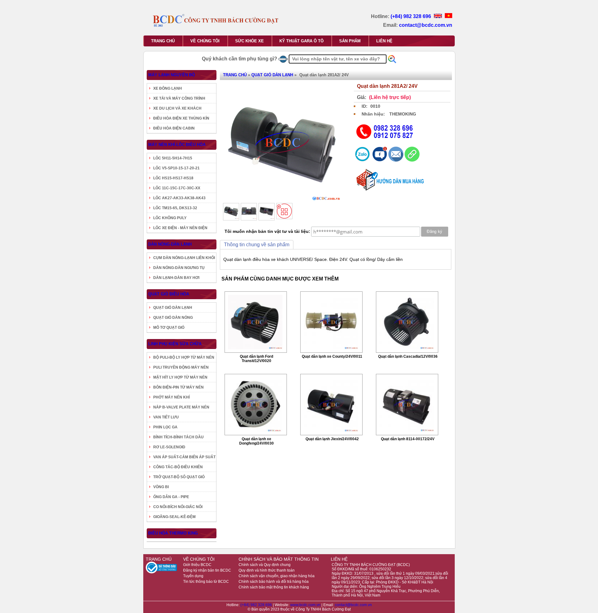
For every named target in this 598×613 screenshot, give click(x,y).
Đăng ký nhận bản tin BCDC (207, 570)
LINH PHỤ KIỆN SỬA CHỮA (175, 344)
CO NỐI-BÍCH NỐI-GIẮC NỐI (177, 507)
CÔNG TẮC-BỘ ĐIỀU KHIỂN (178, 467)
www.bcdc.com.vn (305, 605)
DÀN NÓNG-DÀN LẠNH (170, 244)
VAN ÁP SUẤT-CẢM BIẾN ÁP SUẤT (184, 457)
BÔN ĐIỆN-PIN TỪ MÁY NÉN (178, 387)
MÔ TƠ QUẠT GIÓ (168, 327)
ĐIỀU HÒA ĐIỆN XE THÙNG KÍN (181, 118)
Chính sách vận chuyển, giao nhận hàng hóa (277, 576)
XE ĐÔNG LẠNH (167, 88)
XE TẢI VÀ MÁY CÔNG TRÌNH (179, 98)
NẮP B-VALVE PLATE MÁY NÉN (181, 407)
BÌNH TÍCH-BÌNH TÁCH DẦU (178, 437)
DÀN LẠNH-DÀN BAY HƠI (176, 278)
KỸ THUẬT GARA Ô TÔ (301, 41)
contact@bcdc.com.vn (425, 25)
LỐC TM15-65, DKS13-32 (175, 208)
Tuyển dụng (193, 576)
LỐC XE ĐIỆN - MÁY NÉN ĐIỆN (180, 228)
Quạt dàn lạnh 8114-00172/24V (407, 439)
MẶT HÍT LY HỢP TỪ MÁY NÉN (180, 377)
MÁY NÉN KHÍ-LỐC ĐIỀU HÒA (177, 144)
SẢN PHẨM (350, 41)
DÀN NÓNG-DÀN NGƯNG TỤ (179, 268)
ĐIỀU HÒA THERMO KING (173, 533)
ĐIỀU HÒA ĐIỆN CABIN (174, 128)
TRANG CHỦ (163, 41)
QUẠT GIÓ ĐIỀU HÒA (168, 294)
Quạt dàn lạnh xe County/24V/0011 (332, 356)
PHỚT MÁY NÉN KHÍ (171, 397)
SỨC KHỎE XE (249, 41)
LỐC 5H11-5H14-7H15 (172, 158)
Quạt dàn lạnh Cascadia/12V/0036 (408, 356)
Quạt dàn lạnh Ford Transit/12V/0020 (256, 358)
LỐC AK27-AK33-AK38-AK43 (179, 198)
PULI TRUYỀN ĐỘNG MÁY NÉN (181, 367)
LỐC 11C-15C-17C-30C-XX (176, 188)
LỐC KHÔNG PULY (170, 218)
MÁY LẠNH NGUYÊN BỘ (171, 75)
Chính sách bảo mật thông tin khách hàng (274, 587)
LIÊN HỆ (384, 41)
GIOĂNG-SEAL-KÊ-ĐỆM (174, 517)
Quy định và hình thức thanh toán (267, 570)
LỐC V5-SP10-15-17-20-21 (176, 168)
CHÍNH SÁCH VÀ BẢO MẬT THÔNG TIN (279, 559)
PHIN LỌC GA (165, 427)
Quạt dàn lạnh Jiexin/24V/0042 (332, 439)
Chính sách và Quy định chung (265, 565)
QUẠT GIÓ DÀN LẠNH (172, 307)
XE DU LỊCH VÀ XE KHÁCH (177, 108)
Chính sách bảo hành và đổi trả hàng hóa (274, 581)
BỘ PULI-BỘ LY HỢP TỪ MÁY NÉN (183, 357)
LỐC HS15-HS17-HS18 (173, 178)
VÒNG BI (161, 487)
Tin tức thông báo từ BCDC (206, 581)
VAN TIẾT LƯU (166, 417)
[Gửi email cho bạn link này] (396, 160)
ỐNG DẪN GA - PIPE (171, 497)
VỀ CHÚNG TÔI (205, 41)
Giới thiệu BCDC (197, 565)
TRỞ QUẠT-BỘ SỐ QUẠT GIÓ (179, 477)
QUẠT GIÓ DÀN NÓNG (173, 317)
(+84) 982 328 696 (411, 16)
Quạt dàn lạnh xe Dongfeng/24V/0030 (256, 441)
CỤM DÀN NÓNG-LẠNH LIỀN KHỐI (184, 258)
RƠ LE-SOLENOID (169, 447)
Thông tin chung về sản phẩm (256, 244)
